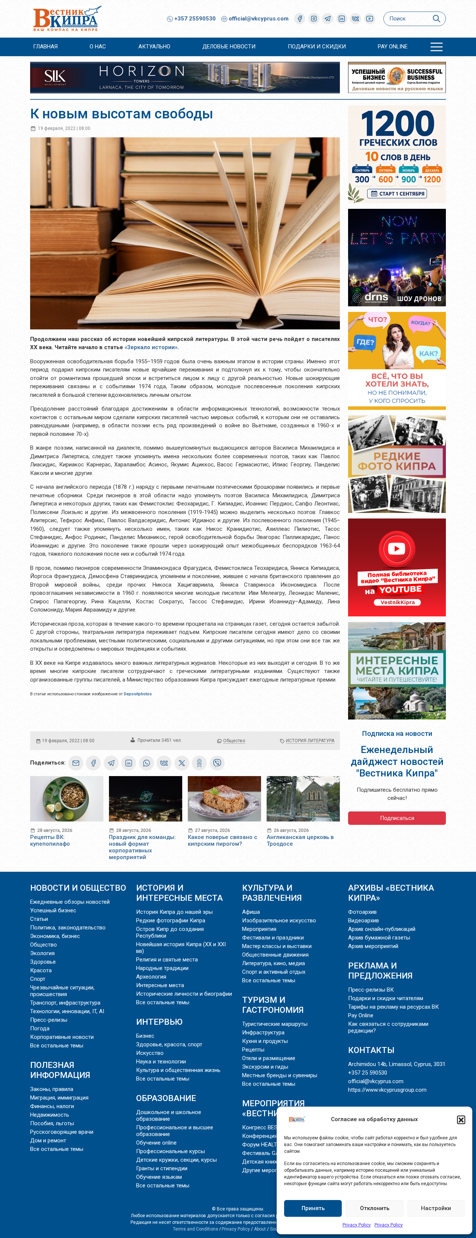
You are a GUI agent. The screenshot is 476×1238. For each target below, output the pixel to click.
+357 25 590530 (367, 1072)
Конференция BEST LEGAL (276, 1136)
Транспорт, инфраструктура (65, 1002)
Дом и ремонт (48, 1140)
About (260, 1229)
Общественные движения (275, 954)
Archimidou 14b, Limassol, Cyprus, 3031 (397, 1064)
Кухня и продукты (265, 1041)
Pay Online (393, 46)
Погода (39, 1028)
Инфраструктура (263, 1032)
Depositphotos (138, 694)
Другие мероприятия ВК (273, 1170)
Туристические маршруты (275, 1024)
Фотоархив (362, 912)
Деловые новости (228, 46)
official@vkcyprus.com (259, 18)
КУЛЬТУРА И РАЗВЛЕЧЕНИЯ (272, 893)
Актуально (154, 46)
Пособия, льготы (52, 1123)
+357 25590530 (194, 18)
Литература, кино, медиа (273, 963)
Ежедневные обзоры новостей (70, 902)
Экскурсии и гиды (265, 1066)
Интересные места (160, 985)
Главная (45, 46)
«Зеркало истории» (151, 347)
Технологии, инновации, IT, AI (67, 1011)
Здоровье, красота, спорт (169, 1044)
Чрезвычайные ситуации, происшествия (62, 991)
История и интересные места (179, 893)
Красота (41, 970)
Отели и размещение (268, 1058)
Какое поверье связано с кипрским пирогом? (222, 840)
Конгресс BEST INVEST (271, 1127)
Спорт (37, 979)
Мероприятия (259, 929)
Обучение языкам (159, 1177)
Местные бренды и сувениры (279, 1075)
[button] (461, 1119)
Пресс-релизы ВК (371, 989)
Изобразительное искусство (279, 920)
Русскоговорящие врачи (61, 1132)
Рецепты (253, 1049)
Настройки (436, 1208)
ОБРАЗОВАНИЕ (166, 1098)
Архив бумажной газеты (379, 937)
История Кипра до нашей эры (174, 912)
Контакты (371, 1050)
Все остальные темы (56, 1045)
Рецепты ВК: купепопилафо (50, 840)
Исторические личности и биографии (184, 993)
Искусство (150, 1053)
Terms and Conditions (195, 1229)
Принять (313, 1208)
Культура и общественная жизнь (178, 1070)
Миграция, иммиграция (59, 1097)
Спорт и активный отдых (273, 972)
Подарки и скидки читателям (385, 998)
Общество (234, 740)
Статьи (39, 919)
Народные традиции (162, 968)
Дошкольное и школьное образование (168, 1115)
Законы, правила (51, 1089)
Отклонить (374, 1208)
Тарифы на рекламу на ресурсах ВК (393, 1007)
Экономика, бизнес (55, 936)
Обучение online (156, 1142)
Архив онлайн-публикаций (381, 929)
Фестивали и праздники (273, 937)
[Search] (436, 19)
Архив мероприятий (373, 946)
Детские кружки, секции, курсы (176, 1159)
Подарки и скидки (317, 46)
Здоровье (43, 961)
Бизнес (145, 1036)
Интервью (159, 1022)
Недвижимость (49, 1114)
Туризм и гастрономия (273, 1005)
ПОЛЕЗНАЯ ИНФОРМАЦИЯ (60, 1070)
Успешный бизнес (53, 910)
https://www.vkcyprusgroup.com (387, 1090)
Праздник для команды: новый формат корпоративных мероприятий (142, 847)
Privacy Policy (356, 1225)
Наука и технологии (161, 1061)
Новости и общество (78, 888)
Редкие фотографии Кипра (170, 920)
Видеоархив (363, 920)
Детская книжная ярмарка (276, 1161)
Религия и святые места (167, 959)
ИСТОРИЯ (296, 740)
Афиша (251, 912)
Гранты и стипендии (161, 1168)
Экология (42, 953)
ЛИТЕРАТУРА (321, 740)
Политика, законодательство (68, 927)
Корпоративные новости (62, 1037)
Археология (151, 976)
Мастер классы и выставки (277, 946)
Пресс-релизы (48, 1020)
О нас (98, 46)
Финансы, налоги (52, 1106)
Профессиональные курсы (170, 1151)
